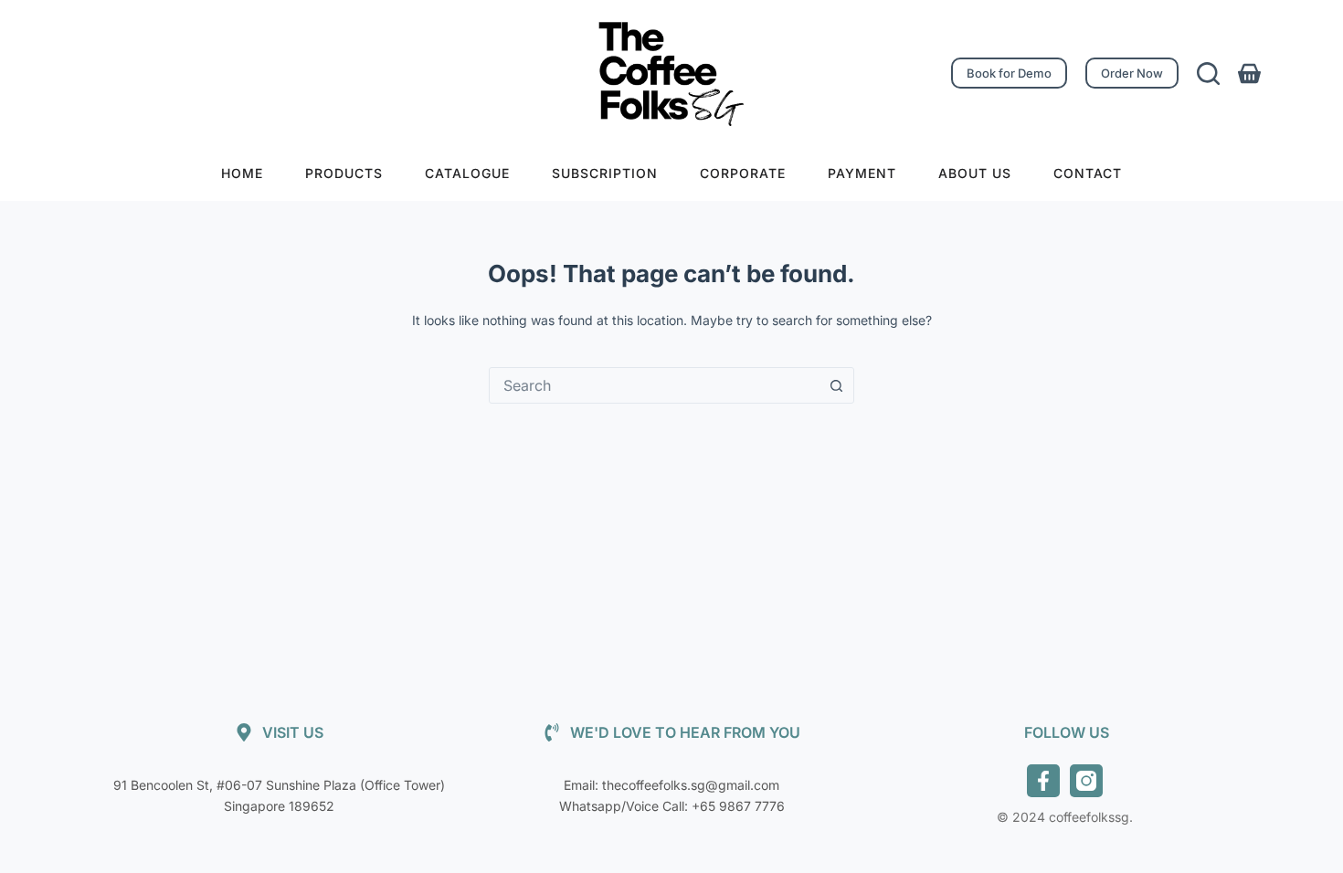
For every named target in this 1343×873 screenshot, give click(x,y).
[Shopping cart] (1249, 73)
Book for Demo (1009, 73)
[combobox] (654, 385)
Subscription (605, 173)
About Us (974, 173)
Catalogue (467, 173)
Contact (1087, 173)
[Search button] (836, 385)
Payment (862, 173)
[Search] (1208, 73)
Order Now (1132, 73)
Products (344, 173)
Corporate (743, 173)
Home (242, 173)
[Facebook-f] (1043, 780)
